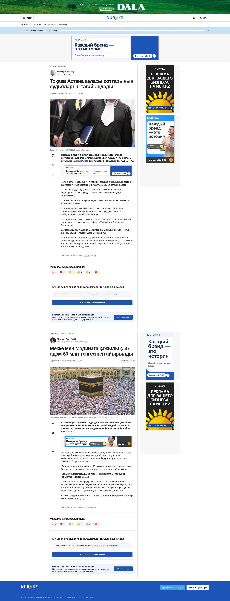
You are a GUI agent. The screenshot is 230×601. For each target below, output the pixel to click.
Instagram (125, 317)
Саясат (24, 24)
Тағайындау (62, 24)
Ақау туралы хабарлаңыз (172, 588)
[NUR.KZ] (115, 18)
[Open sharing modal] (53, 175)
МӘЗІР (29, 18)
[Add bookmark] (53, 183)
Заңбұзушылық (67, 333)
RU (194, 18)
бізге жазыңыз (89, 255)
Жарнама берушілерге (197, 588)
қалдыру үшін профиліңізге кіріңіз (105, 294)
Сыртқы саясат (49, 24)
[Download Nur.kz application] (115, 7)
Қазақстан (37, 24)
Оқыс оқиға (55, 333)
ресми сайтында (80, 161)
